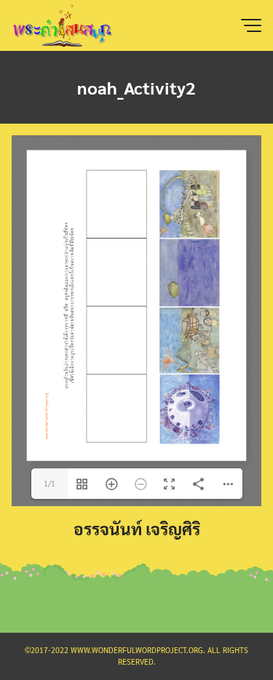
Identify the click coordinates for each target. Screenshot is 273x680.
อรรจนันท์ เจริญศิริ (137, 528)
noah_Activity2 (136, 87)
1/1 (49, 483)
